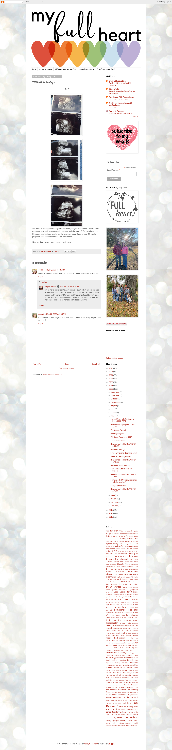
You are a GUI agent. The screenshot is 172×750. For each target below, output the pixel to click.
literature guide (116, 628)
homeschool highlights (126, 610)
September (116, 402)
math (118, 633)
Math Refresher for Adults (121, 465)
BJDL (108, 556)
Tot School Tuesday (45, 69)
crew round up (119, 569)
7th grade (129, 536)
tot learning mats (131, 707)
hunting (124, 618)
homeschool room (118, 615)
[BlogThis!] (68, 251)
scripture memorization (114, 670)
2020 (111, 389)
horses (113, 618)
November (115, 395)
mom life (129, 638)
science (109, 668)
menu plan (115, 635)
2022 (111, 382)
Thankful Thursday (131, 685)
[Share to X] (70, 251)
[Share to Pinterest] (75, 251)
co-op (118, 566)
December (115, 392)
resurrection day (112, 665)
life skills (132, 626)
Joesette (42, 314)
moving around (111, 643)
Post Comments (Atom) (52, 374)
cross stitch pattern (131, 569)
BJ (137, 554)
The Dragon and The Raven (115, 687)
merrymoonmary (91, 744)
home (118, 604)
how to (118, 618)
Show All (135, 116)
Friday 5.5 (112, 107)
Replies (44, 282)
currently (109, 572)
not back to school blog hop (126, 648)
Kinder (135, 620)
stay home (122, 677)
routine (127, 665)
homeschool (120, 607)
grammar (109, 594)
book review (124, 561)
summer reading (125, 682)
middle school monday (115, 638)
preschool (119, 658)
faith (132, 577)
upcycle (135, 714)
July (113, 409)
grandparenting (119, 594)
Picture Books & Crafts (86, 69)
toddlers (127, 703)
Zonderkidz (133, 725)
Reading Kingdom (118, 434)
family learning (123, 579)
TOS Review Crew (122, 704)
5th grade (121, 536)
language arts (125, 623)
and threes (121, 544)
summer (115, 680)
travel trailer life (132, 712)
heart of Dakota (122, 599)
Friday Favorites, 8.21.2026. (118, 99)
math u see (126, 633)
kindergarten (112, 623)
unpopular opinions (125, 714)
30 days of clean (125, 531)
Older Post (96, 364)
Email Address (113, 170)
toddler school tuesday (130, 700)
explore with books (124, 577)
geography (134, 589)
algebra (135, 541)
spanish (135, 675)
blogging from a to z (119, 556)
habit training (118, 597)
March (113, 499)
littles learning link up (115, 630)
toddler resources (113, 697)
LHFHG (108, 626)
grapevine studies (131, 594)
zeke (127, 725)
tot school (111, 709)
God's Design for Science (126, 592)
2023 (111, 379)
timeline (132, 692)
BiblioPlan (124, 554)
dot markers (119, 574)
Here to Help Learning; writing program (124, 602)
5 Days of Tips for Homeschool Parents (120, 534)
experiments (111, 577)
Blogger (111, 744)
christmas (134, 564)
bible (119, 551)
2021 (111, 386)
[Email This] (65, 251)
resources (134, 663)
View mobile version (66, 368)
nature (120, 645)
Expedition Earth (131, 574)
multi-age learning (123, 643)
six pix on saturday (123, 675)
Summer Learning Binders (121, 456)
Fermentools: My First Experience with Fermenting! (124, 481)
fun (123, 587)
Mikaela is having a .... (119, 450)
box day (114, 564)
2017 (111, 510)
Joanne (41, 270)
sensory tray (127, 670)
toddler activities (118, 695)
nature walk (127, 645)
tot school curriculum (126, 709)
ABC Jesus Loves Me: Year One (65, 69)
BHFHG (114, 551)
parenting (130, 653)
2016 (111, 513)
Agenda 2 (128, 541)
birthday (132, 554)
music (132, 643)
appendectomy (130, 544)
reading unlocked (121, 663)
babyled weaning (121, 549)
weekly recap (126, 720)
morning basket (132, 640)
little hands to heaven (130, 628)
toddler (108, 695)
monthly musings (118, 640)
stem (128, 677)
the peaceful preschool (116, 690)
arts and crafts (117, 546)
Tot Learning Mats (118, 441)
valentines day (111, 718)
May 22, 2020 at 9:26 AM (69, 286)
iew (129, 618)
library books (125, 626)
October (114, 399)
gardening (128, 587)
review (121, 665)
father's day (134, 579)
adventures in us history (115, 541)
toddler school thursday (114, 700)
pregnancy (121, 655)
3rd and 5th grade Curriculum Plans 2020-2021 (122, 420)
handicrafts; (128, 597)
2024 (111, 375)
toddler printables (131, 695)
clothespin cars (111, 566)
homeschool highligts (113, 612)
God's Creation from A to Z (106, 69)
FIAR (108, 582)
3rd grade (134, 531)
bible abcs (125, 551)
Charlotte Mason (124, 564)
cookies (123, 566)
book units (134, 561)
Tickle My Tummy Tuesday (119, 692)
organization (129, 650)
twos (107, 714)
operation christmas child (115, 650)
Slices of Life (114, 89)
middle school (132, 635)
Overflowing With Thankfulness (121, 97)
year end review (119, 725)
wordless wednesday (125, 723)
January (114, 506)
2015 (111, 517)
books (108, 564)
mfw (123, 635)
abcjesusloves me (130, 539)
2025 (111, 372)
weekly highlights (112, 721)
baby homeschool (131, 546)
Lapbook (135, 623)
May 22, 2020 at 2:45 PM (56, 314)
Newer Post (37, 364)
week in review (127, 717)
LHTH (114, 626)
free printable (111, 584)
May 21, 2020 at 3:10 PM (55, 270)
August (114, 406)
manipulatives (110, 633)
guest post (109, 597)
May (113, 416)
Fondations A (133, 582)
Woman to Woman (116, 111)
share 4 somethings (124, 672)
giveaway (109, 592)
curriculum (120, 572)
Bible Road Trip (115, 554)
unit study (113, 714)
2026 (111, 368)
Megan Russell (50, 286)
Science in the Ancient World (125, 668)
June (113, 413)
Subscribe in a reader (114, 358)
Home (34, 69)
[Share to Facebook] (72, 251)
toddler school (130, 697)
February (114, 502)
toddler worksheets (113, 703)
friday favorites (113, 587)
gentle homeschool (120, 589)
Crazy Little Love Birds (117, 81)
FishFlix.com (114, 582)
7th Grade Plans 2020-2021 (121, 437)
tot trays (122, 712)
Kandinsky (127, 620)
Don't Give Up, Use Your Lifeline (120, 113)
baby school (110, 549)
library (118, 626)
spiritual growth (112, 677)
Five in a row (124, 582)
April (113, 495)
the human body (132, 687)
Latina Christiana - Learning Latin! (124, 453)
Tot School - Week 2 (118, 430)
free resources (125, 584)
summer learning (125, 680)
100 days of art (112, 531)
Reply (40, 277)
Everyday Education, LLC (120, 486)
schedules (134, 665)
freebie (135, 584)
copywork (130, 566)
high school (110, 604)
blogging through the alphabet (122, 557)
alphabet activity (112, 544)
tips (136, 692)
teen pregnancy (118, 685)
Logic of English (131, 630)
